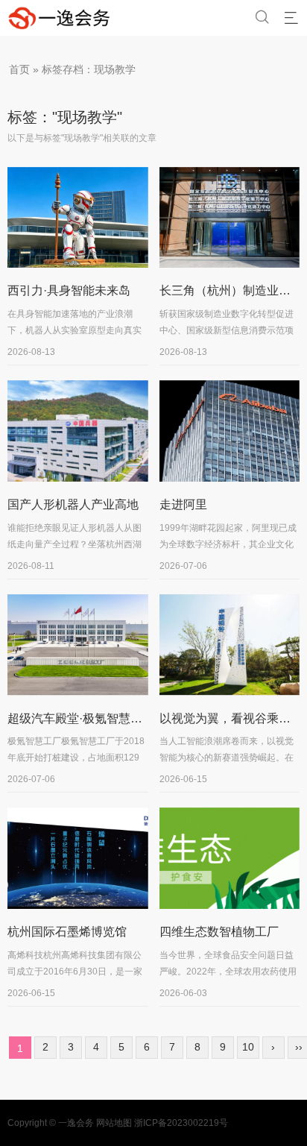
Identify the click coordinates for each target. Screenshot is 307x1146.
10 (248, 1047)
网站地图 (114, 1123)
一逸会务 (76, 1123)
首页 (19, 69)
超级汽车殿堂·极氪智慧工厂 (80, 718)
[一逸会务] (64, 18)
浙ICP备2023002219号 (181, 1123)
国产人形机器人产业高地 (73, 504)
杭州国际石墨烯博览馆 (67, 931)
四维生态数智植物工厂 (219, 931)
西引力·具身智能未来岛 (68, 290)
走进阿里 (183, 504)
